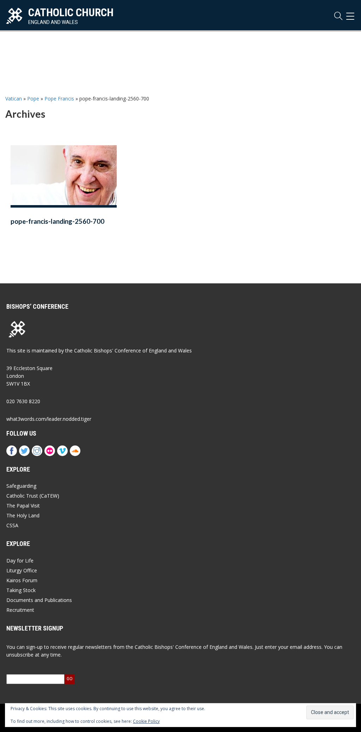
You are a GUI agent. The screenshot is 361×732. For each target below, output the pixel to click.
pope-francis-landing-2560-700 (57, 221)
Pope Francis (59, 98)
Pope (33, 98)
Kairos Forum (21, 580)
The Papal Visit (23, 505)
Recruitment (20, 610)
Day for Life (19, 560)
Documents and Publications (39, 600)
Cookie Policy (146, 721)
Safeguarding (21, 485)
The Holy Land (22, 515)
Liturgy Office (21, 570)
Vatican (13, 98)
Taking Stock (21, 590)
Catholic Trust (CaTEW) (32, 495)
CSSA (12, 525)
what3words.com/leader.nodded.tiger (48, 419)
